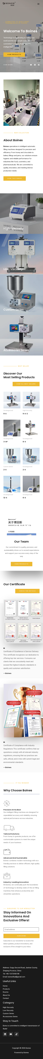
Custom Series (8, 1013)
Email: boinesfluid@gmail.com (14, 977)
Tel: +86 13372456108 (11, 974)
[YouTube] (11, 1034)
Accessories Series (10, 1017)
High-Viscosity (8, 1007)
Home (5, 986)
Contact (6, 998)
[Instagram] (16, 1034)
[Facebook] (5, 1034)
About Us (6, 995)
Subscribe (21, 936)
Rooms (5, 992)
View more (8, 65)
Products (6, 989)
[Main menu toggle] (38, 4)
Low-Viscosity (8, 1010)
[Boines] (9, 4)
